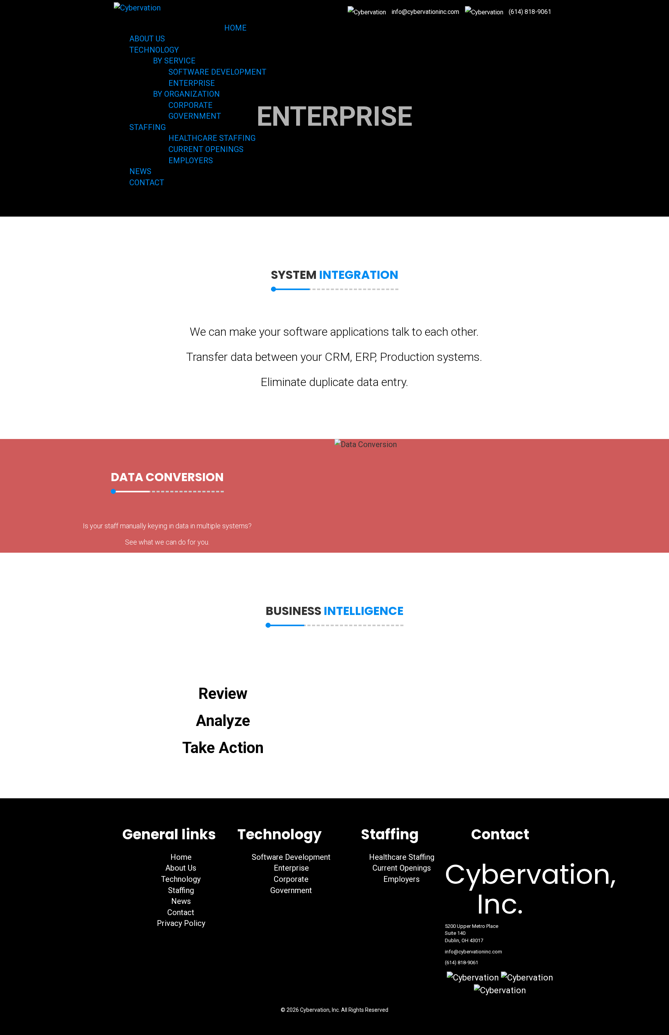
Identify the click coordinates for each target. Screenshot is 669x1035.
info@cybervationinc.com (473, 952)
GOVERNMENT (193, 116)
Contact (179, 912)
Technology (180, 879)
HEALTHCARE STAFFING (211, 138)
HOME (235, 27)
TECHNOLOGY (155, 50)
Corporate (290, 879)
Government (290, 890)
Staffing (180, 890)
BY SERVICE (173, 60)
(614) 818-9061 (530, 11)
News (180, 901)
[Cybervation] (137, 7)
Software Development (290, 857)
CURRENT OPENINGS (205, 149)
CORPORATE (189, 105)
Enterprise (290, 868)
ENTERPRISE (190, 83)
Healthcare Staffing (400, 857)
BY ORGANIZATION (185, 94)
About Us (179, 868)
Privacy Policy (180, 923)
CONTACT (146, 182)
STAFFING (148, 127)
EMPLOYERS (189, 160)
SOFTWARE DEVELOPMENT (216, 72)
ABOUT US (147, 38)
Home (180, 857)
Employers (400, 879)
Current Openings (401, 868)
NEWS (140, 171)
